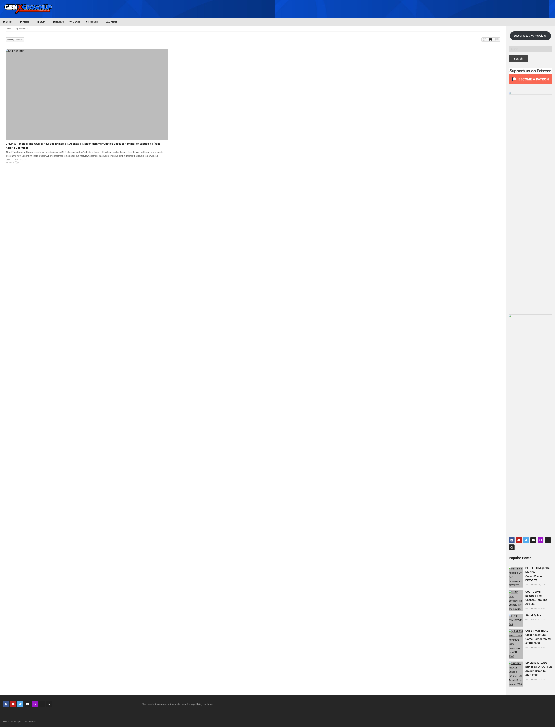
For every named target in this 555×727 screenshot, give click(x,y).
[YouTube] (519, 540)
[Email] (533, 540)
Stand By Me (533, 615)
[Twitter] (526, 540)
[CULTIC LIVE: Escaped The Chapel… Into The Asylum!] (516, 600)
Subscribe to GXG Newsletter (530, 35)
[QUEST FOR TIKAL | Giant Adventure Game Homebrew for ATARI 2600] (516, 644)
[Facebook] (512, 540)
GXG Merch (112, 22)
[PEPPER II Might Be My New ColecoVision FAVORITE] (516, 577)
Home (8, 29)
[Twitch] (540, 540)
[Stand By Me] (516, 620)
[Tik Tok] (548, 540)
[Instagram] (512, 547)
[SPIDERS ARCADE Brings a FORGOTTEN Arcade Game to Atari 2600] (516, 674)
